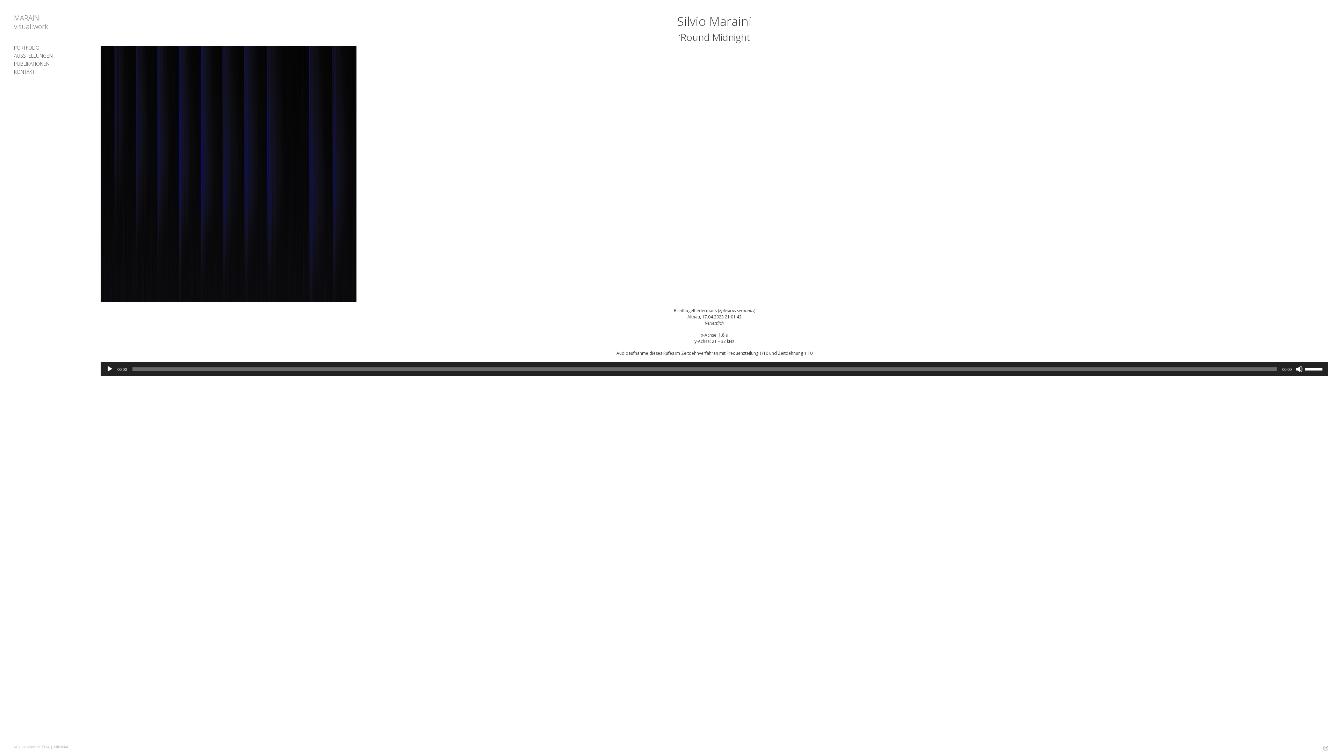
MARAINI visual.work (31, 22)
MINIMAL (61, 747)
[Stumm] (1299, 369)
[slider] (1315, 368)
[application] (714, 369)
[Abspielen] (109, 369)
